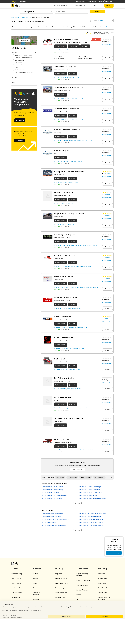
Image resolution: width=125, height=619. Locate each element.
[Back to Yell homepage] (15, 5)
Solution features (82, 590)
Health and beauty (61, 593)
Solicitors (36, 599)
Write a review (106, 44)
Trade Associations (17, 588)
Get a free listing (92, 1)
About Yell (101, 574)
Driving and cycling (61, 588)
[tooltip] (86, 11)
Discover (37, 569)
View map (25, 40)
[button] (51, 12)
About (78, 599)
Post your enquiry (80, 6)
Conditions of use (103, 588)
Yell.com (14, 1)
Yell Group (102, 569)
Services (15, 569)
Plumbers (36, 578)
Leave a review (16, 583)
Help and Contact (16, 593)
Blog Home (58, 574)
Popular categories (59, 6)
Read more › (110, 27)
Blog (94, 6)
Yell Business (22, 1)
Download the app (80, 1)
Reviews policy (102, 593)
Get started (20, 120)
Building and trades (61, 578)
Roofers (35, 583)
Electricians (36, 588)
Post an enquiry (16, 578)
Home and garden (60, 597)
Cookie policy (102, 583)
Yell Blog (59, 569)
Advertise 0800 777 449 (106, 1)
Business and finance (61, 583)
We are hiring (15, 597)
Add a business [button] (77, 469)
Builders (35, 574)
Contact (78, 595)
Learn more (19, 141)
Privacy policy (102, 578)
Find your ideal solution (83, 580)
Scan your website (82, 585)
